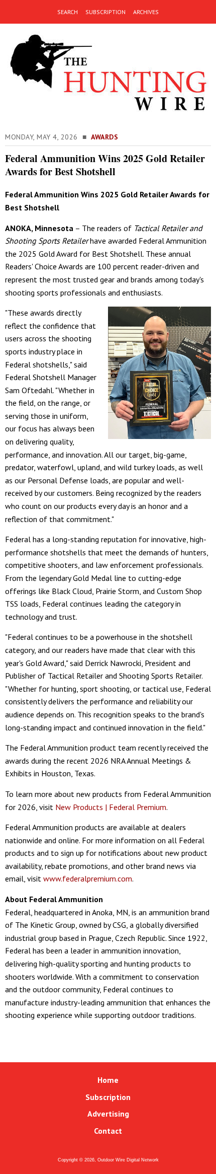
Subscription (108, 1097)
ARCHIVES (146, 12)
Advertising (108, 1114)
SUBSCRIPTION (105, 12)
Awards (104, 136)
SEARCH (67, 12)
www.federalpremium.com (87, 878)
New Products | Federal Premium (110, 807)
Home (108, 1080)
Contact (108, 1131)
